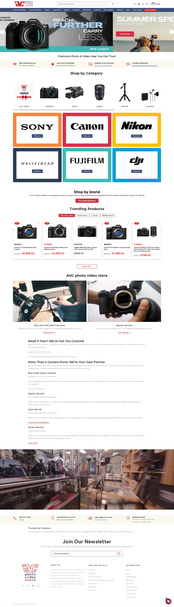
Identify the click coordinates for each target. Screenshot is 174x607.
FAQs (128, 570)
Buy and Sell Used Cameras (49, 325)
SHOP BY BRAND (19, 10)
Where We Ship (131, 577)
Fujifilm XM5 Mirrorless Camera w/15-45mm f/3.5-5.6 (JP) (85, 248)
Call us (21, 519)
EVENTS (97, 10)
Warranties (130, 580)
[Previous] (2, 32)
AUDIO (66, 10)
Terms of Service (132, 587)
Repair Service (124, 325)
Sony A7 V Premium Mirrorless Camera (25, 248)
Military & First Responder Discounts (101, 580)
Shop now (37, 136)
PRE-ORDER (137, 10)
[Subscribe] (118, 553)
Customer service (101, 519)
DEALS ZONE (150, 10)
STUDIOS (76, 10)
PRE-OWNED (109, 10)
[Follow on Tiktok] (38, 585)
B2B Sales (92, 573)
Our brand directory (87, 201)
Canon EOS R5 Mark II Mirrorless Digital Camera (56, 248)
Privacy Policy (131, 594)
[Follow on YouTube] (33, 585)
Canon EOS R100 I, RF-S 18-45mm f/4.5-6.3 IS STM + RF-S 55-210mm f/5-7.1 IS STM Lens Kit (147, 249)
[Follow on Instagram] (27, 585)
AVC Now (92, 590)
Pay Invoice (92, 587)
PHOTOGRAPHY (35, 10)
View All (85, 266)
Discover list (49, 332)
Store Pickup (93, 583)
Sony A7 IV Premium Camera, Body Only (117, 248)
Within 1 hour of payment (103, 65)
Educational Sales (95, 577)
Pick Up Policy (131, 597)
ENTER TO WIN (73, 18)
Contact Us (92, 570)
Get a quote (123, 332)
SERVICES (87, 10)
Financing (129, 583)
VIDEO (47, 10)
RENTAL (120, 10)
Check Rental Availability (38, 422)
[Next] (171, 32)
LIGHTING (57, 10)
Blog (127, 573)
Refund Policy (131, 590)
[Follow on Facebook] (22, 585)
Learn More (33, 443)
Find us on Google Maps (65, 519)
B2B (128, 10)
